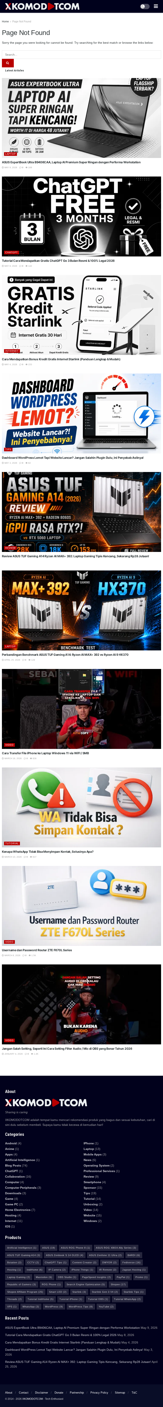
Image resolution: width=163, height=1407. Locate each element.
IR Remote (108, 1269)
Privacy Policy (99, 1392)
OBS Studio (67, 1277)
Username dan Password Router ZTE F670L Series (37, 950)
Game (9, 1198)
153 (30, 364)
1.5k (33, 955)
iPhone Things (82, 1269)
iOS (7, 1226)
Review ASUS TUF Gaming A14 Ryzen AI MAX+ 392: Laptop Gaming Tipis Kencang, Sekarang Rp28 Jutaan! (75, 556)
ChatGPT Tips (56, 1262)
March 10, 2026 (13, 857)
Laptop (10, 154)
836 (34, 758)
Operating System (97, 1165)
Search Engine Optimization (86, 1284)
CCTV (33, 1262)
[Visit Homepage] (42, 6)
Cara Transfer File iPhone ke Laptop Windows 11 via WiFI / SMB (45, 753)
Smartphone (92, 1182)
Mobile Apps (93, 1154)
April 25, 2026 (12, 660)
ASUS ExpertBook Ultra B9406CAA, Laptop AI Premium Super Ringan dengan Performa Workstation (71, 162)
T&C (134, 1392)
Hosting (11, 1215)
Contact (23, 1392)
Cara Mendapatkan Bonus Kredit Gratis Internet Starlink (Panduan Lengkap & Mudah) (61, 359)
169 (30, 167)
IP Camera (57, 1269)
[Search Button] (8, 63)
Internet (12, 351)
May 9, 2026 (10, 167)
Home (5, 21)
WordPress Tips (81, 1306)
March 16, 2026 (13, 758)
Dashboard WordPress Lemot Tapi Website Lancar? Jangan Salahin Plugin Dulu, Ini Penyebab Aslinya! (73, 457)
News (87, 1160)
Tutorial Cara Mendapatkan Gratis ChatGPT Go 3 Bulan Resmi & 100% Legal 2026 (58, 260)
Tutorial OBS (98, 1299)
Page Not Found (21, 21)
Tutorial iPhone (70, 1299)
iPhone (89, 1143)
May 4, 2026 (10, 364)
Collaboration (15, 1176)
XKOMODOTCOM (32, 1398)
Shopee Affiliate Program (25, 1292)
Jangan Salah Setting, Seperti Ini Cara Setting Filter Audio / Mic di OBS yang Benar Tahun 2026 (67, 1048)
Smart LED (58, 1292)
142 (30, 266)
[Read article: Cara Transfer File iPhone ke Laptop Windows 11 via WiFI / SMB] (81, 709)
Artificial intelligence (20, 1160)
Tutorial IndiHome (41, 1299)
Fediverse (131, 1262)
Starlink (79, 1292)
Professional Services (99, 1171)
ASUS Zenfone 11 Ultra (105, 1255)
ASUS (48, 1247)
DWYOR (109, 1262)
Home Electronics (18, 1210)
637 (34, 857)
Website (89, 1215)
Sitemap (120, 1392)
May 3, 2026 (10, 463)
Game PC (11, 1204)
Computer (12, 1182)
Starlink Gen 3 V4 (105, 1292)
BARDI (134, 1255)
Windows (90, 1221)
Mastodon (44, 1277)
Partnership (77, 1392)
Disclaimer (41, 1392)
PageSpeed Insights (96, 1277)
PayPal (123, 1277)
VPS (12, 1306)
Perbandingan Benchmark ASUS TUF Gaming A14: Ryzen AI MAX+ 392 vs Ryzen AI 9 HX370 (65, 654)
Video (9, 745)
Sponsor (90, 1187)
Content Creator (84, 1262)
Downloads (13, 1193)
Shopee (118, 1284)
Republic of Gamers (21, 1284)
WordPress (54, 1306)
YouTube (106, 1306)
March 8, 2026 (12, 955)
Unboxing (91, 1204)
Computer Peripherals (21, 1187)
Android (11, 1143)
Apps (9, 1154)
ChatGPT (11, 252)
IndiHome (35, 1269)
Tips (8, 449)
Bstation (14, 1262)
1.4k (35, 1054)
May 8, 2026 (10, 266)
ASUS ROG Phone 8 (75, 1247)
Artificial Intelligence (22, 1247)
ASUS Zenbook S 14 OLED (64, 1255)
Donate (59, 1392)
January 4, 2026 (13, 1054)
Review (10, 548)
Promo (141, 1277)
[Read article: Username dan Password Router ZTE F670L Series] (81, 906)
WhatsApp (30, 1306)
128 (33, 660)
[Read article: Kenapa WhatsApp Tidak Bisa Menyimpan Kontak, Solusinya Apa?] (81, 807)
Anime (9, 1149)
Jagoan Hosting (134, 1269)
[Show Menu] (156, 6)
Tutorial (12, 843)
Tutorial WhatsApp (127, 1299)
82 (29, 463)
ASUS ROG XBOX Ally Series (116, 1247)
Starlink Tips (134, 1292)
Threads (14, 1299)
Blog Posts (13, 1165)
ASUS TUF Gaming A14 (23, 1255)
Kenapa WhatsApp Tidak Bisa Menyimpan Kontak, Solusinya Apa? (47, 851)
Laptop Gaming (18, 1277)
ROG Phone (51, 1284)
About (8, 1392)
